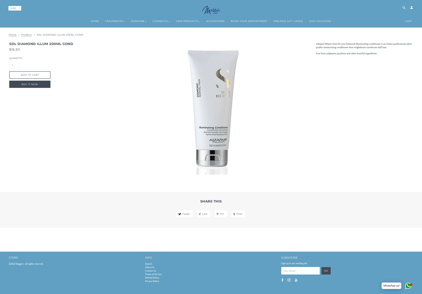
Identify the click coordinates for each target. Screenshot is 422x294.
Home (12, 34)
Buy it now (30, 84)
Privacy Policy (152, 281)
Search (148, 263)
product (26, 34)
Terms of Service (153, 274)
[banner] (211, 10)
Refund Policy (152, 277)
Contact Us (150, 270)
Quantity (14, 58)
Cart (408, 21)
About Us (149, 267)
